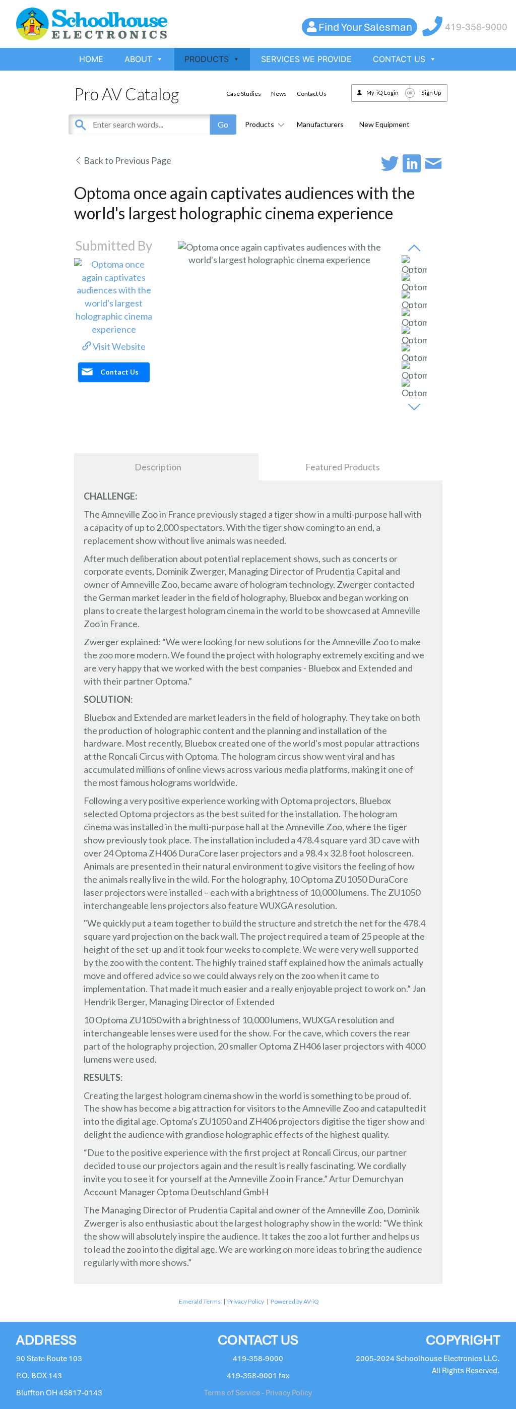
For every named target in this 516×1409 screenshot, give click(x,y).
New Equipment (384, 124)
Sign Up (431, 92)
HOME (91, 59)
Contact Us (312, 93)
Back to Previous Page (126, 160)
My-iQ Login (382, 92)
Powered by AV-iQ (295, 1301)
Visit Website (118, 346)
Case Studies (243, 93)
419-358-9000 (476, 27)
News (279, 93)
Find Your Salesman (365, 27)
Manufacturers (320, 124)
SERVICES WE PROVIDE (306, 59)
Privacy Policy (245, 1301)
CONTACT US (399, 59)
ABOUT (138, 59)
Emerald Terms (200, 1301)
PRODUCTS (206, 59)
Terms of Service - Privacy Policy (258, 1393)
